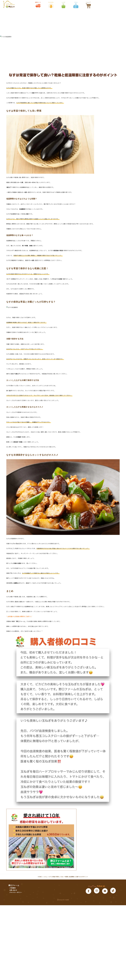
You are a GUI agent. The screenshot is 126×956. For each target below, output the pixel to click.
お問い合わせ (13, 890)
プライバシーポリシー (15, 892)
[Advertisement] (63, 23)
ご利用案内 (12, 888)
